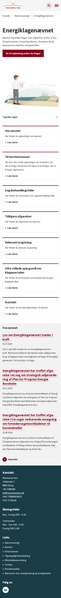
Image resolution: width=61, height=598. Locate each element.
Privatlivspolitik (12, 568)
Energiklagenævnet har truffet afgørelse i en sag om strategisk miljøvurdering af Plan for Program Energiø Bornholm (30, 377)
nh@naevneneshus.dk (13, 492)
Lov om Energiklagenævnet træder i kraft (28, 337)
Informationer (11, 551)
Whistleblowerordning (15, 560)
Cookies (9, 564)
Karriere (9, 547)
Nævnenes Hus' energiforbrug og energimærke (28, 573)
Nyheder (13, 459)
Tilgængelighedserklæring (17, 555)
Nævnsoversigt (12, 542)
